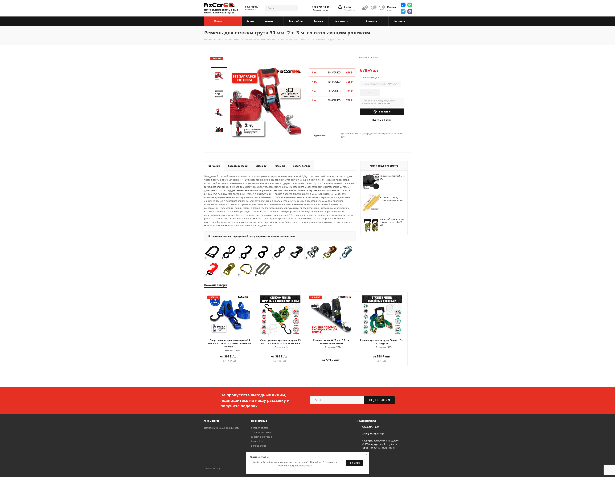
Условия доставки (261, 432)
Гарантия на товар (261, 436)
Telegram (242, 468)
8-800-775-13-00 (320, 7)
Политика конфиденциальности (221, 427)
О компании (211, 420)
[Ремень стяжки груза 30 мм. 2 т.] (265, 102)
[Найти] (294, 8)
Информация (259, 420)
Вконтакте (234, 468)
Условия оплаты (260, 427)
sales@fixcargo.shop (373, 433)
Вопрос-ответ (258, 445)
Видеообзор (257, 441)
